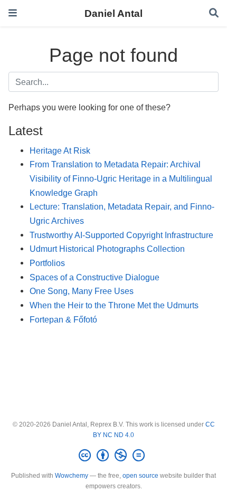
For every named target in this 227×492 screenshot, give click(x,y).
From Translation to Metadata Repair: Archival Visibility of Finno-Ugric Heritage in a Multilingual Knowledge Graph (121, 178)
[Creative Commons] (114, 455)
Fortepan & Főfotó (63, 319)
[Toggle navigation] (12, 13)
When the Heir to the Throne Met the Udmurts (114, 305)
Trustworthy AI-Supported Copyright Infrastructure (121, 235)
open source (140, 475)
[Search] (214, 13)
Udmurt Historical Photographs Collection (107, 248)
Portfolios (47, 263)
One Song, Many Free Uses (82, 291)
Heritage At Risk (60, 150)
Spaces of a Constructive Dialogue (94, 277)
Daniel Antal (113, 13)
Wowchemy (71, 475)
